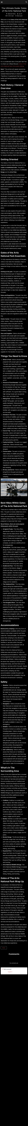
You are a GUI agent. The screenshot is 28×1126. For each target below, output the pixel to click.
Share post (19, 15)
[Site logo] (3, 2)
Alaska (3, 947)
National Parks (12, 13)
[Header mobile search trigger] (26, 2)
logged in (10, 971)
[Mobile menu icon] (2, 2)
